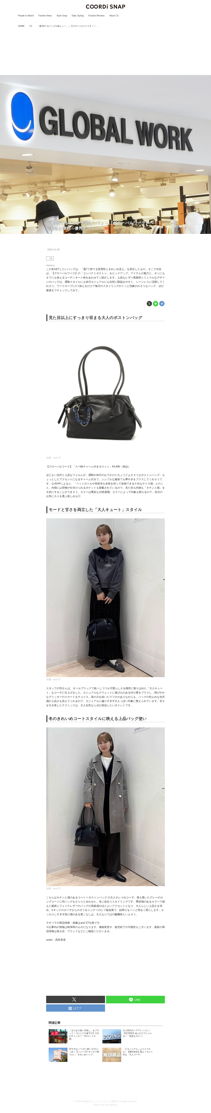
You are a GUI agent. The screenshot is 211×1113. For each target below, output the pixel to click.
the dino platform (109, 1105)
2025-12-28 (53, 249)
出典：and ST (53, 457)
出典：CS (205, 232)
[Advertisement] (105, 52)
